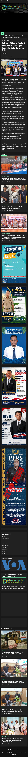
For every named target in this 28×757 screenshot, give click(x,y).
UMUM (3, 551)
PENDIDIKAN (4, 547)
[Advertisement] (14, 22)
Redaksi (10, 749)
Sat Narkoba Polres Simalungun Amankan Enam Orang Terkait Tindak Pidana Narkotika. (13, 207)
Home (2, 36)
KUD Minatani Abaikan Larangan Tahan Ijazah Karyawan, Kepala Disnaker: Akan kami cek (12, 710)
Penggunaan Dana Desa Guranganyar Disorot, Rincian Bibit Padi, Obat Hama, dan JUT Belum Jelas (13, 653)
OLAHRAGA (4, 543)
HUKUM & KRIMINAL (6, 40)
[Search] (26, 33)
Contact (14, 749)
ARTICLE (3, 536)
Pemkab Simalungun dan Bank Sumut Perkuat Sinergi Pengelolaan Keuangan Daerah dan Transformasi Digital (12, 740)
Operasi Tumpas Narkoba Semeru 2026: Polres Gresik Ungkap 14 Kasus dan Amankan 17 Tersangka (14, 178)
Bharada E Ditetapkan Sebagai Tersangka (20, 145)
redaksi (9, 181)
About (18, 749)
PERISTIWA (4, 549)
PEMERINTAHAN (5, 545)
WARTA (3, 553)
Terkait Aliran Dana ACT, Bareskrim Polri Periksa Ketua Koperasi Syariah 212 (8, 147)
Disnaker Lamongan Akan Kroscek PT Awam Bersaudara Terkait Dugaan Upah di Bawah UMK (13, 681)
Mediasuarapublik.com (16, 752)
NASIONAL (4, 541)
